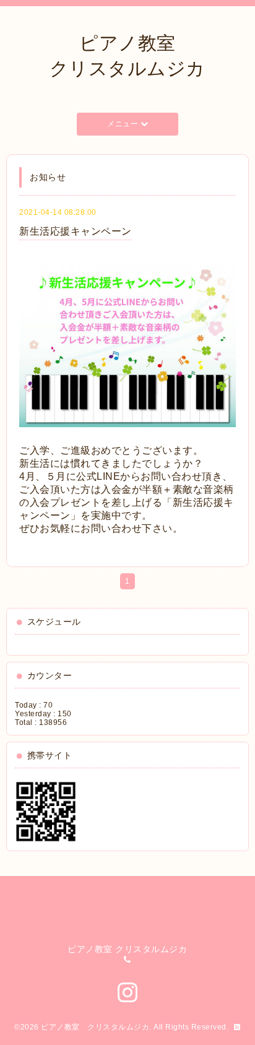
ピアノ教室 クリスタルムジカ (95, 1027)
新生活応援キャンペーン (75, 231)
